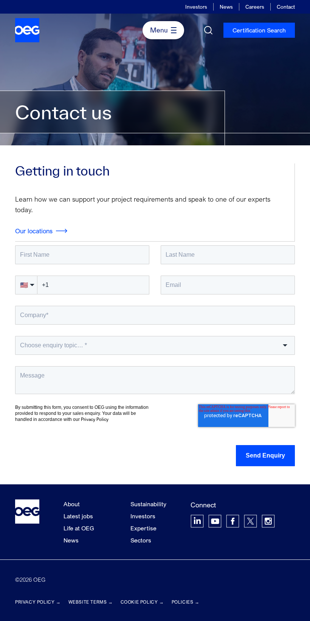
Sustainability (148, 504)
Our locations (34, 231)
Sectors (140, 540)
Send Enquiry (265, 455)
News (226, 6)
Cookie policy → (142, 602)
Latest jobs (78, 516)
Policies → (186, 602)
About (72, 504)
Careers (254, 6)
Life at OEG (79, 528)
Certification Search (259, 30)
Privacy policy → (38, 602)
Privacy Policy (94, 419)
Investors (196, 6)
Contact (286, 6)
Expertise (143, 528)
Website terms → (90, 602)
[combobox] (155, 345)
